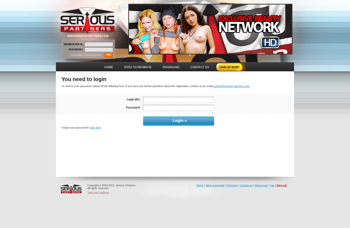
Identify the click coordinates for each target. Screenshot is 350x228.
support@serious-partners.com (231, 86)
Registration (77, 54)
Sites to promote (214, 185)
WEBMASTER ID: (73, 44)
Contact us (246, 185)
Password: (133, 107)
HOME (109, 67)
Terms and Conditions (98, 192)
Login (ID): (133, 99)
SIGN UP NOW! (229, 67)
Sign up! (281, 185)
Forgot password (93, 54)
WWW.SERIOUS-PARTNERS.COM (87, 36)
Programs (232, 185)
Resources (261, 185)
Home (199, 185)
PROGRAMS (171, 67)
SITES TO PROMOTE (138, 67)
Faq (272, 185)
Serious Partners (71, 189)
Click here (95, 127)
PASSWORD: (76, 49)
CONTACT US (199, 67)
